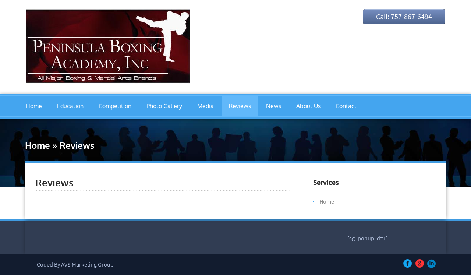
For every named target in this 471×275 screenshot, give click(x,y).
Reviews (240, 106)
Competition (115, 106)
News (273, 106)
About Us (308, 106)
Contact (346, 106)
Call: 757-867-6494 (404, 16)
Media (205, 106)
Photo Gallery (164, 106)
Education (70, 106)
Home (34, 106)
